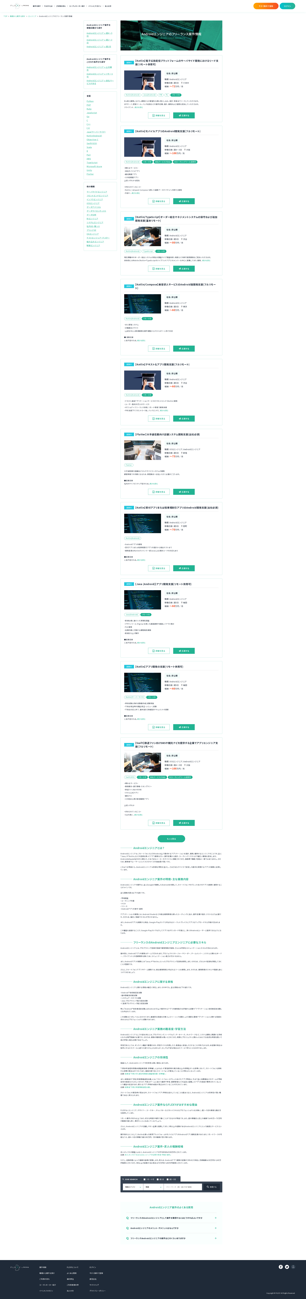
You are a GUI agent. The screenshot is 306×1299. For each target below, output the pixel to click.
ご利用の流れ (61, 6)
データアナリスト (94, 207)
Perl (89, 154)
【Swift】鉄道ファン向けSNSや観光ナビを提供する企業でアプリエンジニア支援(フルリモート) (176, 744)
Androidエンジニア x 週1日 (99, 46)
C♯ (88, 128)
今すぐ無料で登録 (96, 1273)
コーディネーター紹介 (77, 6)
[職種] (153, 1187)
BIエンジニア (92, 218)
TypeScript (92, 162)
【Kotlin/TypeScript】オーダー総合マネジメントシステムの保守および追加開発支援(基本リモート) (176, 218)
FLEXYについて (73, 1267)
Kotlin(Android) (94, 135)
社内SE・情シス (93, 226)
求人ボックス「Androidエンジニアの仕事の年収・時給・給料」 (148, 1155)
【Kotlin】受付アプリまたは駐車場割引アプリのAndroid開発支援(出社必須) (177, 507)
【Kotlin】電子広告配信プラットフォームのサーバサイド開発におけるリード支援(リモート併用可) (176, 62)
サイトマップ (94, 1285)
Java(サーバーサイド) (96, 131)
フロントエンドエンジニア (97, 195)
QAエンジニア (93, 233)
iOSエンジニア (93, 203)
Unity (89, 170)
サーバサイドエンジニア (97, 191)
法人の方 (108, 6)
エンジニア (32, 16)
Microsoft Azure (94, 166)
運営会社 (93, 1279)
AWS (89, 158)
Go (88, 116)
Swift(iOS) (92, 143)
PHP (89, 105)
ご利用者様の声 (73, 1285)
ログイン (93, 1267)
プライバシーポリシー (98, 1291)
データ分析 (91, 214)
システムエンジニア (95, 222)
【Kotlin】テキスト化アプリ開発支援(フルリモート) (162, 364)
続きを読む (139, 107)
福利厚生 (70, 1279)
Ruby (89, 108)
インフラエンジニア (95, 199)
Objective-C (92, 139)
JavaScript (92, 112)
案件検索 (42, 1267)
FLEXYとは (48, 6)
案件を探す (37, 6)
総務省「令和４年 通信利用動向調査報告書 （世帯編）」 (145, 1074)
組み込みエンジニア (95, 241)
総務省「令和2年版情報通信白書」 (138, 1087)
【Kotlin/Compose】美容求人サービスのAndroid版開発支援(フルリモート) (175, 286)
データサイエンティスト (96, 210)
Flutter (90, 174)
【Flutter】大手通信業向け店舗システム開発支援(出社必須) (167, 434)
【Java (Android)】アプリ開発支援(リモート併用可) (163, 584)
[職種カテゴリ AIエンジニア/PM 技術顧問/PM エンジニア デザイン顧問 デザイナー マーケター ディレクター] (133, 1187)
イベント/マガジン (94, 6)
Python (90, 101)
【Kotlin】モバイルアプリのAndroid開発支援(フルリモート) (167, 131)
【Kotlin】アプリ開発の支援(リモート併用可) (159, 666)
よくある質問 (72, 1273)
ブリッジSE (91, 230)
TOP (5, 16)
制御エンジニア (93, 245)
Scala (89, 147)
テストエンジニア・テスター (98, 237)
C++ (88, 124)
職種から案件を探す (17, 16)
